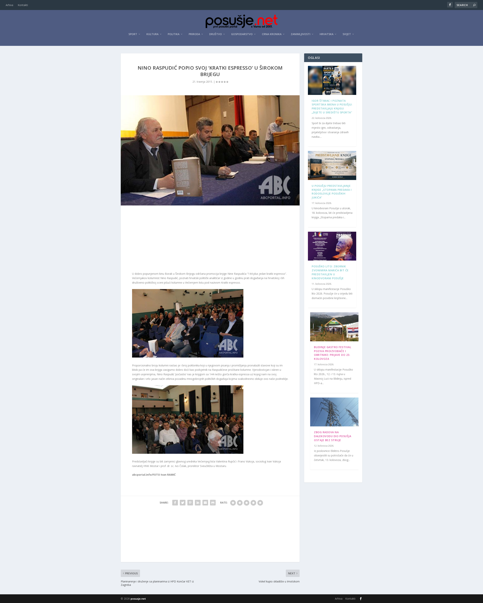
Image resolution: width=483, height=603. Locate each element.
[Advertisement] (210, 239)
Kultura (152, 34)
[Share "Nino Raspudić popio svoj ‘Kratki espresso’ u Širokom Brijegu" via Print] (213, 502)
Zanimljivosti (300, 34)
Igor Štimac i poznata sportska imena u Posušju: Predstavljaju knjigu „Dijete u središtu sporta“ (332, 106)
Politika (173, 34)
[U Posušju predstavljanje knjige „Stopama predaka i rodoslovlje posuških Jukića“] (332, 165)
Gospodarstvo (242, 34)
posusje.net (138, 598)
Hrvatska (326, 34)
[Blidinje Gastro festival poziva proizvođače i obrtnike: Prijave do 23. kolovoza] (334, 326)
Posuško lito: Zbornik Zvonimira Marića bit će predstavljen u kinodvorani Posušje (330, 272)
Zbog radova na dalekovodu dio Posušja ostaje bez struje (332, 436)
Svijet (347, 34)
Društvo (215, 34)
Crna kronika (271, 34)
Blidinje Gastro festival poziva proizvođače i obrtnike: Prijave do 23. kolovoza (332, 353)
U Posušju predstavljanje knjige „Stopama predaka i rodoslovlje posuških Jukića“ (332, 191)
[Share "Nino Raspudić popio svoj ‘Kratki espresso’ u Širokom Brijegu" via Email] (205, 502)
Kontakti (23, 5)
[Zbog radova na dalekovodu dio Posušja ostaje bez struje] (334, 412)
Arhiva (9, 5)
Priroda (194, 34)
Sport (132, 34)
